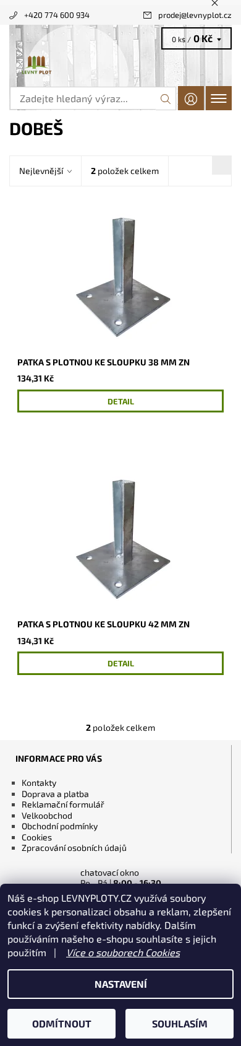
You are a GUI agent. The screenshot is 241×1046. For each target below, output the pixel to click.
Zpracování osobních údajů (74, 847)
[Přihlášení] (191, 98)
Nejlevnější (41, 170)
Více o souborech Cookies (123, 952)
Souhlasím (180, 1023)
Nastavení (121, 984)
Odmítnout (61, 1023)
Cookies (37, 837)
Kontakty (39, 782)
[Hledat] (166, 98)
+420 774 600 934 (57, 15)
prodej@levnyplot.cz (195, 15)
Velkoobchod (47, 815)
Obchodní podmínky (60, 826)
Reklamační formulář (63, 804)
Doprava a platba (55, 793)
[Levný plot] (120, 66)
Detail (121, 401)
